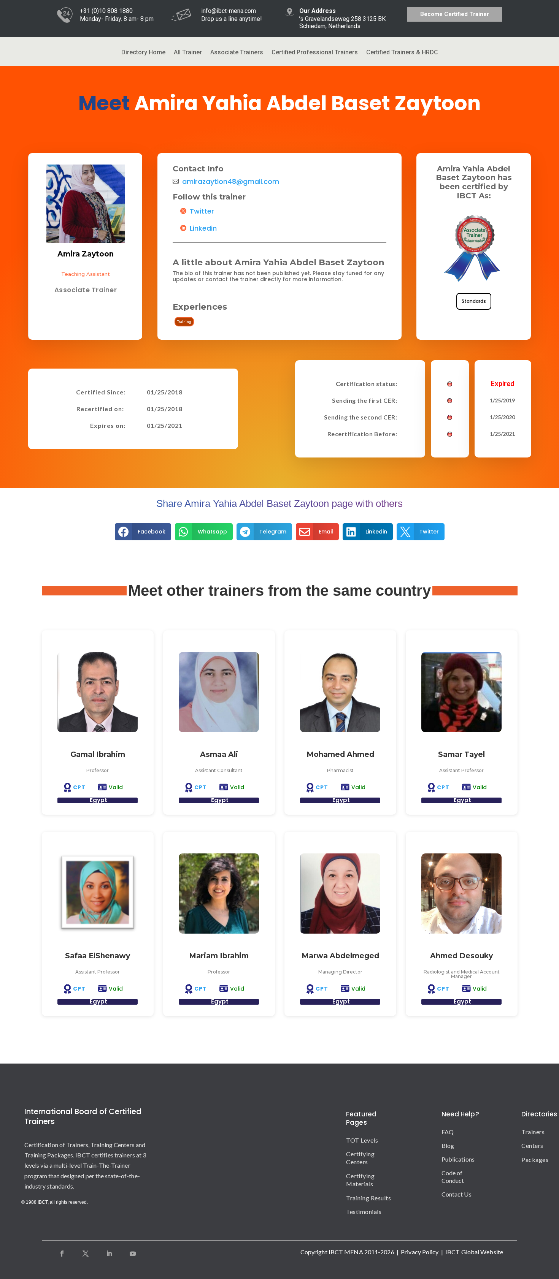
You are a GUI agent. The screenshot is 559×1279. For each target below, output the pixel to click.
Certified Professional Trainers (315, 53)
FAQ (447, 1131)
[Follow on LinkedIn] (109, 1253)
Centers (527, 1145)
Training (184, 321)
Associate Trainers (236, 53)
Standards (474, 301)
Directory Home (143, 53)
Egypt (98, 800)
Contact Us (456, 1194)
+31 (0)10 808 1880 (106, 10)
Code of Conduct (452, 1176)
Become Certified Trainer (454, 14)
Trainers (527, 1131)
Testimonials (363, 1211)
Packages (527, 1159)
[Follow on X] (85, 1253)
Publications (458, 1159)
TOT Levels (362, 1140)
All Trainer (188, 53)
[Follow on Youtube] (133, 1253)
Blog (447, 1145)
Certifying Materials (360, 1179)
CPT (79, 787)
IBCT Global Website (474, 1251)
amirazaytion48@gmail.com (230, 181)
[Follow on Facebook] (62, 1253)
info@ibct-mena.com (228, 10)
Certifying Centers (360, 1157)
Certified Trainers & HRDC (402, 53)
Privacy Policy (419, 1251)
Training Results (368, 1197)
